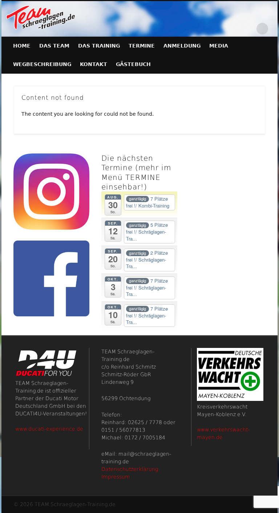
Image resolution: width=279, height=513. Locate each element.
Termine (142, 46)
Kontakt (93, 64)
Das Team (54, 46)
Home (22, 46)
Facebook (247, 28)
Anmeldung (182, 46)
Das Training (99, 46)
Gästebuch (133, 64)
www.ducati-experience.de (49, 429)
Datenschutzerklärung (129, 469)
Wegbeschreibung (42, 64)
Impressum (115, 477)
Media (218, 46)
